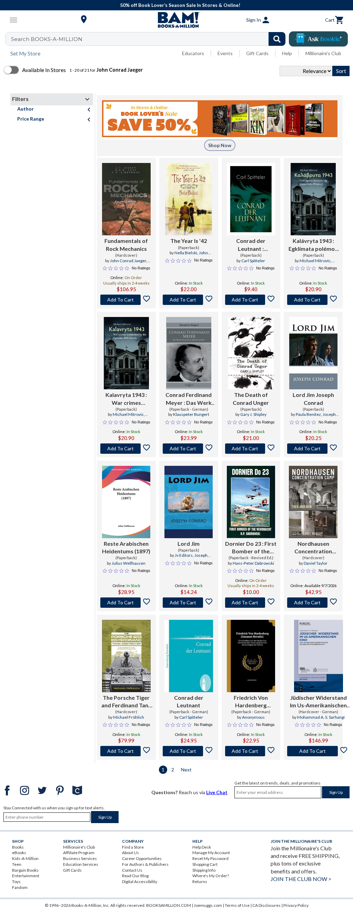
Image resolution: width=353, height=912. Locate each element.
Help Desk (201, 847)
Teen (16, 864)
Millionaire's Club (323, 53)
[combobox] (150, 38)
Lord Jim (189, 543)
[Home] (176, 20)
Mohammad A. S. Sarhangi (321, 717)
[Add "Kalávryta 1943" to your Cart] (313, 300)
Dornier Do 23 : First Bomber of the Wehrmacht (250, 547)
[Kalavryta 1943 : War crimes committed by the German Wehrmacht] (126, 353)
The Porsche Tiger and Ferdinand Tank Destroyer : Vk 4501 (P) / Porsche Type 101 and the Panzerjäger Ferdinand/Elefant (126, 701)
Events (225, 53)
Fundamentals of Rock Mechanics (126, 244)
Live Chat (217, 792)
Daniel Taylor (315, 563)
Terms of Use (237, 905)
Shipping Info (203, 870)
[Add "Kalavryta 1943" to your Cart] (126, 448)
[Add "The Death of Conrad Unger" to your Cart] (251, 448)
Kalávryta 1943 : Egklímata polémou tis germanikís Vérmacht (313, 245)
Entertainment (25, 875)
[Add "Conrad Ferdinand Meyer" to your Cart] (189, 448)
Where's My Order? (210, 875)
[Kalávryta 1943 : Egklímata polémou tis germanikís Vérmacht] (313, 199)
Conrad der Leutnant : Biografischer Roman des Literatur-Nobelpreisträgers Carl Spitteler (251, 245)
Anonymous (253, 717)
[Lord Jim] (188, 502)
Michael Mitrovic (315, 260)
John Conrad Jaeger (128, 260)
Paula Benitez (308, 414)
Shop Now (219, 145)
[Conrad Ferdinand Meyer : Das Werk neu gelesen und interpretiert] (188, 353)
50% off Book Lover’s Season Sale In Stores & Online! (180, 5)
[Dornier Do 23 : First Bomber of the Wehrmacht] (251, 502)
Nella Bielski (185, 252)
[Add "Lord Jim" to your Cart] (189, 602)
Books (18, 847)
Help (287, 53)
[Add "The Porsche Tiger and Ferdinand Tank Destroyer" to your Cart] (126, 751)
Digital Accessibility (139, 881)
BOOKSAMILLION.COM (168, 905)
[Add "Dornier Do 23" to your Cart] (251, 602)
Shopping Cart (205, 864)
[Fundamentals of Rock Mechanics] (126, 199)
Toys (16, 881)
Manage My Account (211, 852)
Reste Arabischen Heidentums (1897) (126, 547)
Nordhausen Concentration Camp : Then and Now (313, 547)
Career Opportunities (142, 858)
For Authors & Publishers (145, 864)
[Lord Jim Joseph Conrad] (313, 353)
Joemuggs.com (208, 905)
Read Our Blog (135, 875)
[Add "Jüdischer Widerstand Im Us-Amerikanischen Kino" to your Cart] (318, 751)
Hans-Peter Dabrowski (253, 563)
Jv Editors (184, 555)
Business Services (80, 858)
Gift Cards (257, 53)
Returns (199, 881)
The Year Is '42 (188, 240)
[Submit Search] (277, 39)
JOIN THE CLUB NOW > (301, 878)
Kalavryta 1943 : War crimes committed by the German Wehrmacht (126, 399)
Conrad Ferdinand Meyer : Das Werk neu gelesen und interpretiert (188, 399)
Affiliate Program (78, 852)
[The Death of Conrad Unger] (250, 353)
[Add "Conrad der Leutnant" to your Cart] (251, 300)
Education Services (80, 864)
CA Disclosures (266, 905)
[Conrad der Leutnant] (189, 656)
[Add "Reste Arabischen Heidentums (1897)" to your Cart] (126, 602)
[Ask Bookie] (318, 39)
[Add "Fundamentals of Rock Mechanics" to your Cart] (126, 300)
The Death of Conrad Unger (251, 398)
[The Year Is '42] (188, 199)
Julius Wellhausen (128, 563)
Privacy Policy (296, 905)
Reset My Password (210, 858)
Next (186, 769)
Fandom (20, 887)
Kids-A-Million (25, 858)
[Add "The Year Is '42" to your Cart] (189, 300)
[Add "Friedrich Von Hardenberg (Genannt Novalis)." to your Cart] (251, 751)
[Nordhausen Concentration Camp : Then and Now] (313, 502)
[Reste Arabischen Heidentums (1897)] (126, 502)
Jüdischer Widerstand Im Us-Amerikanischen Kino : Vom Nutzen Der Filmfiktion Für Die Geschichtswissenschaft (318, 701)
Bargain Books (25, 870)
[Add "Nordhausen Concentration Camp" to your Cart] (313, 602)
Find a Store (133, 847)
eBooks (19, 852)
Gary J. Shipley (253, 414)
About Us (130, 852)
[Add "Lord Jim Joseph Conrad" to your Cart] (313, 448)
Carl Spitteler (253, 260)
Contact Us (132, 870)
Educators (193, 53)
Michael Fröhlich (128, 717)
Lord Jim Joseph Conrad (313, 398)
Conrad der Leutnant (188, 701)
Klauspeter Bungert (191, 414)
